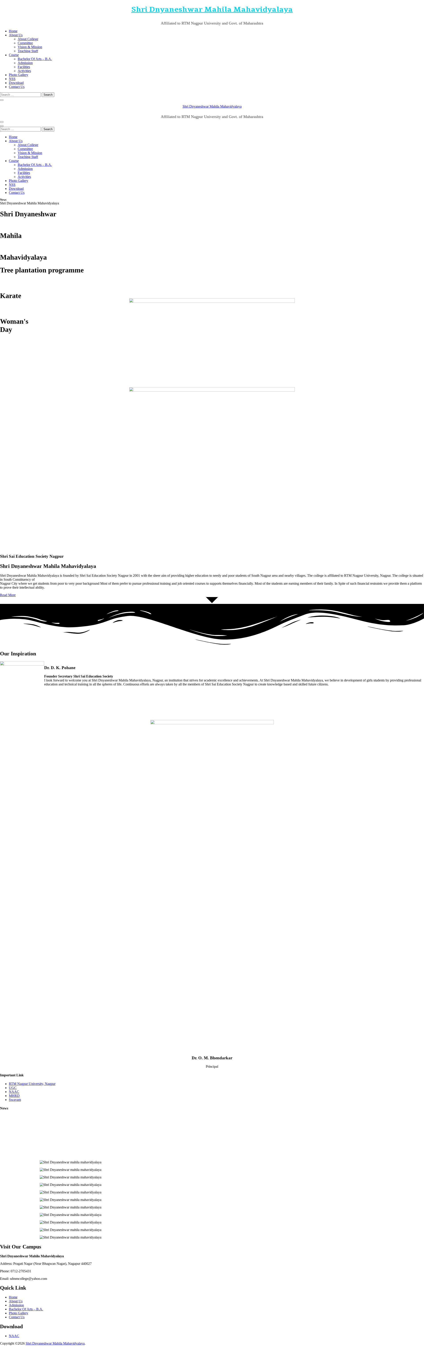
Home (13, 31)
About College (28, 39)
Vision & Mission (30, 47)
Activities (24, 71)
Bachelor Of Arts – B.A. (35, 59)
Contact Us (17, 87)
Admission (25, 63)
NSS (12, 79)
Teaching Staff (28, 51)
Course (14, 55)
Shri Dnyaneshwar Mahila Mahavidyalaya (212, 9)
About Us (16, 35)
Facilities (24, 67)
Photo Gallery (18, 75)
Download (16, 83)
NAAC (14, 1336)
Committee (25, 43)
